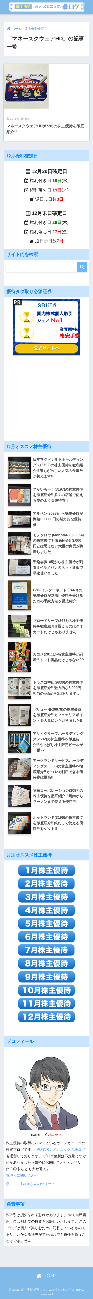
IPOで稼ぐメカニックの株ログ (60, 1149)
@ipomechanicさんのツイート (30, 1184)
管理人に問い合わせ (22, 1175)
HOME (49, 1276)
